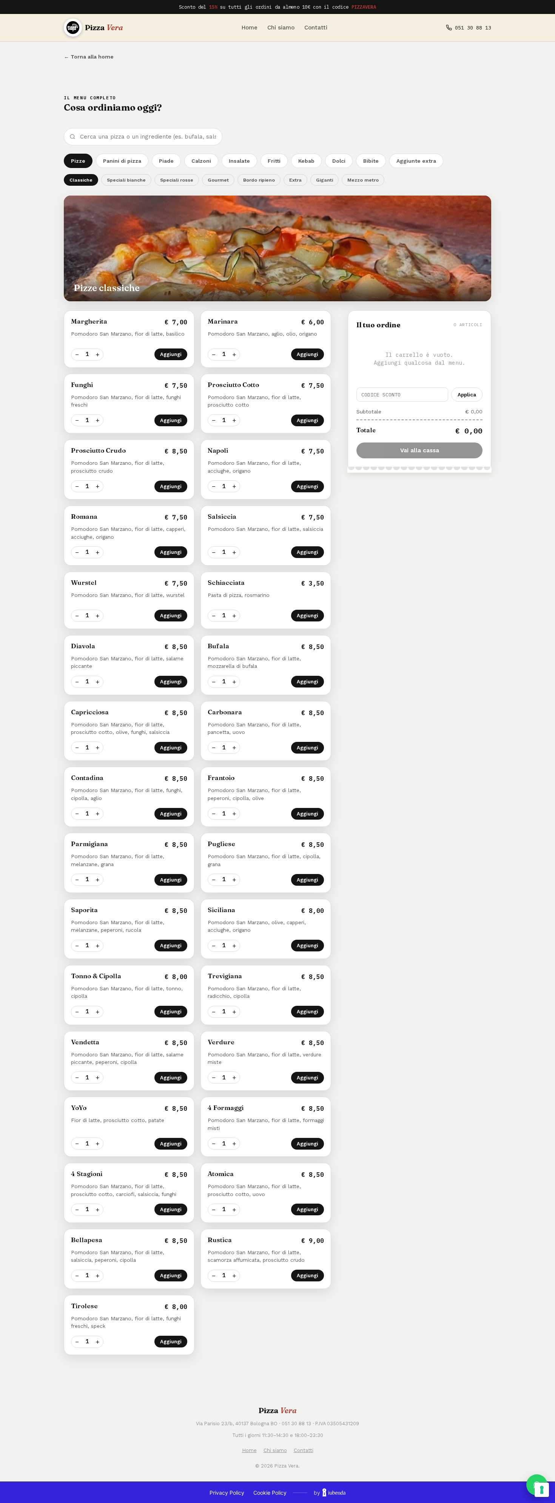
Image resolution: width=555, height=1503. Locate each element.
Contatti (315, 27)
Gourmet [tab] (218, 180)
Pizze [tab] (78, 161)
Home (249, 27)
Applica (467, 395)
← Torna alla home (89, 57)
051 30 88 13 (473, 27)
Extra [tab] (295, 180)
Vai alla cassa (419, 450)
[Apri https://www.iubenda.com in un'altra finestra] (333, 1492)
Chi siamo (280, 27)
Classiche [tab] (80, 180)
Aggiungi (171, 354)
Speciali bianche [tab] (126, 180)
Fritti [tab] (274, 161)
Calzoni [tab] (201, 161)
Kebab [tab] (306, 161)
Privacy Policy (227, 1492)
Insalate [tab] (239, 161)
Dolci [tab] (338, 161)
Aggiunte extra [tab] (416, 161)
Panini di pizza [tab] (122, 161)
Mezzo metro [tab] (363, 180)
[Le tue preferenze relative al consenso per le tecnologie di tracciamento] (542, 1490)
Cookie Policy (270, 1492)
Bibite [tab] (371, 161)
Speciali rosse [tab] (176, 180)
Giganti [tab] (324, 180)
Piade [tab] (166, 161)
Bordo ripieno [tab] (259, 180)
